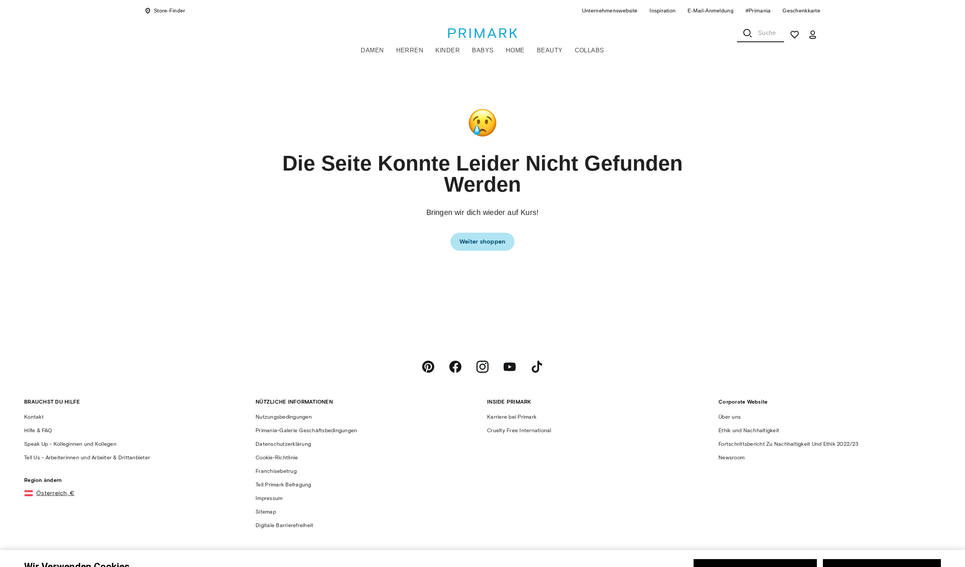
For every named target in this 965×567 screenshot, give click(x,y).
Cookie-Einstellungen (817, 559)
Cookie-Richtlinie (322, 557)
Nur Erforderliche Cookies (755, 537)
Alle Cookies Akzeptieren (882, 537)
